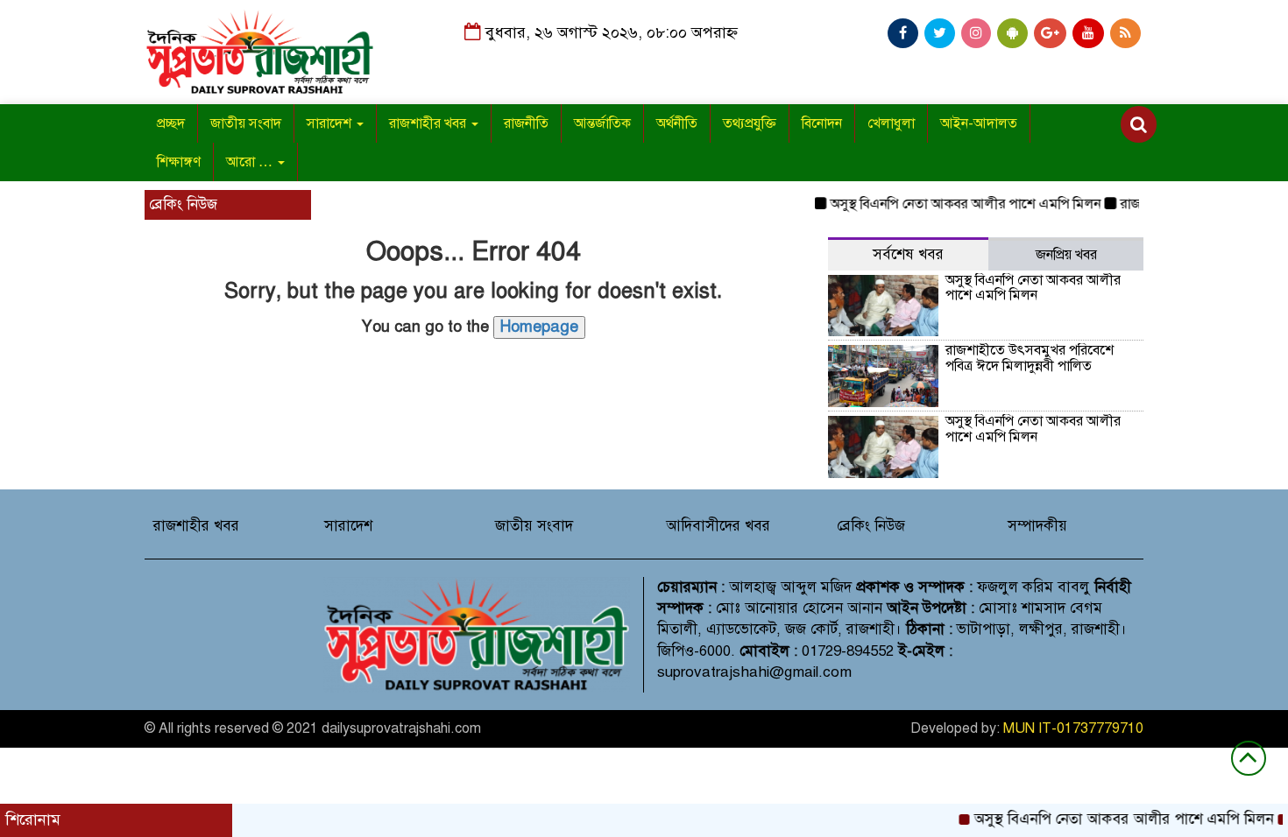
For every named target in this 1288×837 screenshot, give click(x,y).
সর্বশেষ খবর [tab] (908, 254)
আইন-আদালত (978, 123)
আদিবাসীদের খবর (718, 526)
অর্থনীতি (676, 123)
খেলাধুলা (891, 123)
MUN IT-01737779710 (1073, 728)
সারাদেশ (331, 123)
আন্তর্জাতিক (602, 123)
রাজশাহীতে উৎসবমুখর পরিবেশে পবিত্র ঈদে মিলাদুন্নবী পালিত (1029, 358)
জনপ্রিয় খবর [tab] (1066, 255)
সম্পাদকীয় (1037, 526)
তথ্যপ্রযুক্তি (749, 123)
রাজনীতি (526, 123)
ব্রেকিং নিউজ (871, 526)
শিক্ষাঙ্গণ (179, 162)
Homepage (539, 326)
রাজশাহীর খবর (429, 123)
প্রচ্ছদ (171, 123)
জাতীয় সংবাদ (245, 123)
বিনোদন (822, 123)
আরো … (251, 162)
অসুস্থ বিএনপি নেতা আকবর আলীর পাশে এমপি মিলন (953, 204)
